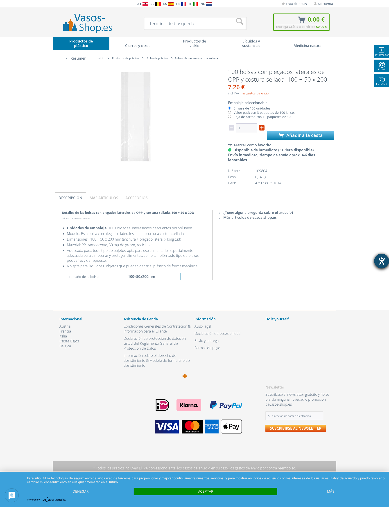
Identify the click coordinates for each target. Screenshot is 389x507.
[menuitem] (62, 4)
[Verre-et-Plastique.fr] (183, 4)
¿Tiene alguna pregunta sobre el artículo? (257, 212)
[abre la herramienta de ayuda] (381, 261)
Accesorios (136, 197)
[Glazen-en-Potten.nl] (209, 4)
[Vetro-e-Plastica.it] (195, 4)
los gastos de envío (192, 468)
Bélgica (65, 346)
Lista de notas (296, 4)
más (331, 491)
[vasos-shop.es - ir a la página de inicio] (91, 23)
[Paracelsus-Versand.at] (145, 4)
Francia (65, 331)
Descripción (70, 197)
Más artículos (104, 197)
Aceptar (205, 491)
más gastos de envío (254, 93)
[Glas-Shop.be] (158, 4)
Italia (63, 336)
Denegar (81, 491)
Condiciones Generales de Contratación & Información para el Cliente (157, 329)
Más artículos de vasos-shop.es (249, 217)
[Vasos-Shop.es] (171, 4)
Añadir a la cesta (304, 135)
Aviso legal (202, 326)
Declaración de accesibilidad (217, 333)
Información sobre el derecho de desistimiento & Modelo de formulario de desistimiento (157, 360)
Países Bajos (69, 341)
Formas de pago (207, 347)
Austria (64, 326)
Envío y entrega (206, 340)
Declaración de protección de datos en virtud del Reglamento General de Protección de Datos (155, 343)
